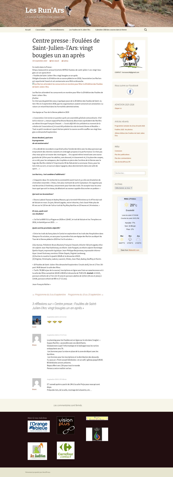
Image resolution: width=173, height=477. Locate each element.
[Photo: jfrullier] (67, 85)
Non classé (55, 61)
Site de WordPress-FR (122, 162)
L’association (40, 30)
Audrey (65, 61)
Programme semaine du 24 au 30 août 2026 (130, 126)
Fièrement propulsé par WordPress (37, 472)
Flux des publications (122, 154)
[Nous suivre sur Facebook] (130, 91)
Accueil (27, 30)
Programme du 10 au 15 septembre (85, 294)
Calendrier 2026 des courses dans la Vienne (111, 30)
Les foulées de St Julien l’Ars (79, 30)
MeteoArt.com (134, 250)
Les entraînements (57, 30)
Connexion (118, 151)
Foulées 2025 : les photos (124, 129)
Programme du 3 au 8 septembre (49, 294)
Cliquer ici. (118, 108)
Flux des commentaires (123, 158)
